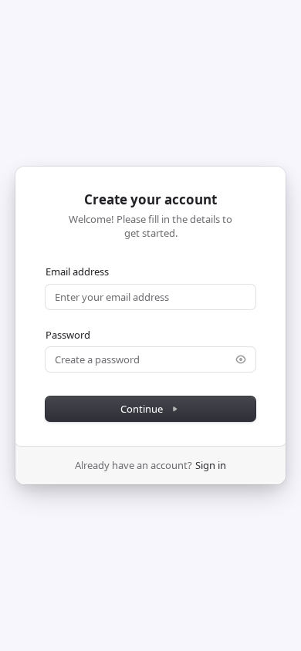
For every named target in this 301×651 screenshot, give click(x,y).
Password (68, 335)
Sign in (210, 465)
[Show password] (240, 359)
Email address (77, 271)
